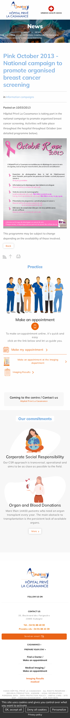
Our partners (50, 698)
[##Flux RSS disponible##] (5, 257)
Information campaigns (20, 97)
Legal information (52, 693)
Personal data (10, 695)
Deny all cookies (37, 709)
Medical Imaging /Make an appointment (35, 669)
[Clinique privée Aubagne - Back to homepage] (17, 9)
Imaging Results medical (35, 680)
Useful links (54, 695)
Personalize (59, 709)
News (38, 32)
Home (27, 32)
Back (8, 245)
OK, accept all (13, 709)
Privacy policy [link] (35, 714)
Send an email (32, 636)
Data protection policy (33, 695)
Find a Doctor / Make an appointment (35, 658)
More (34, 531)
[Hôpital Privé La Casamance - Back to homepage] (35, 577)
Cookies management (29, 698)
